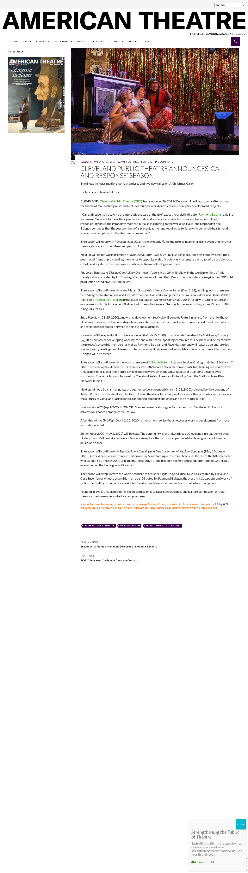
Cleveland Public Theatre (99, 525)
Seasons (86, 161)
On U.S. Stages (61, 41)
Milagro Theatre (130, 525)
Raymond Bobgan (210, 214)
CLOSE (241, 824)
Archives (97, 41)
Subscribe (134, 41)
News (25, 41)
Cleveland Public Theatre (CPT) (121, 201)
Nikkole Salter (158, 362)
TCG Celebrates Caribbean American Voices (108, 558)
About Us (115, 41)
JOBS (147, 41)
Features (41, 41)
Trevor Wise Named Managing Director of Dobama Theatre (118, 544)
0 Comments (165, 161)
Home (14, 41)
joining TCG (221, 504)
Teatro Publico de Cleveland (163, 525)
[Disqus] (155, 623)
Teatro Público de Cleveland (104, 299)
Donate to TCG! (205, 862)
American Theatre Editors (136, 161)
